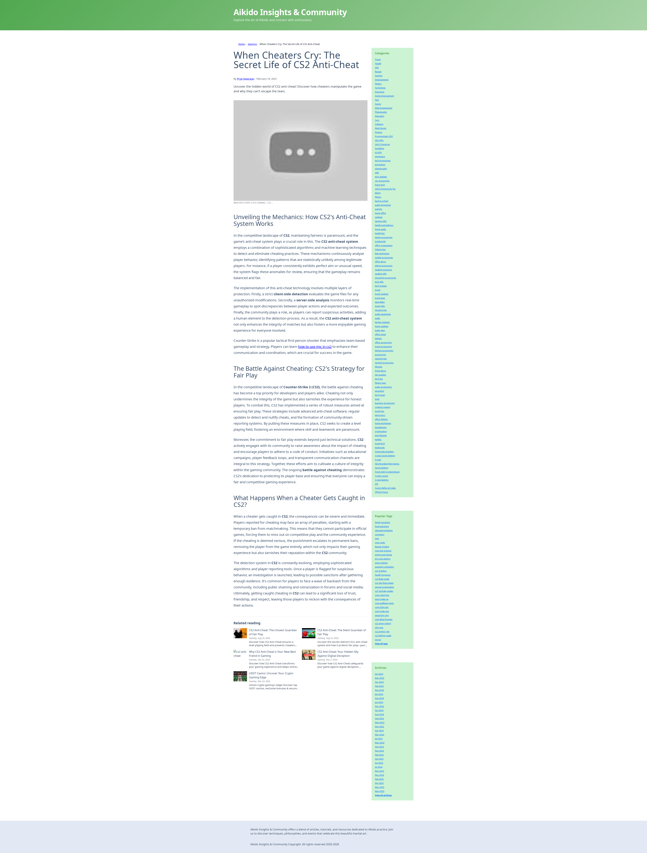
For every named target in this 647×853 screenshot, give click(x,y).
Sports (378, 104)
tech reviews (381, 286)
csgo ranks (380, 542)
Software (379, 124)
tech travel (380, 395)
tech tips (379, 378)
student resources (383, 269)
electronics (380, 415)
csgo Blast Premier (384, 619)
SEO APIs (379, 140)
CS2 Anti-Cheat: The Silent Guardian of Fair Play (341, 632)
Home (241, 44)
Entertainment (381, 79)
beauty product (382, 546)
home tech (380, 184)
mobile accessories (384, 257)
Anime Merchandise (384, 451)
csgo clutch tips (382, 595)
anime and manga (383, 554)
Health (378, 63)
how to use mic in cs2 (315, 346)
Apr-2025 (379, 783)
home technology (383, 423)
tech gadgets (381, 176)
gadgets (378, 217)
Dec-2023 (379, 706)
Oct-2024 (379, 710)
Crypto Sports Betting (385, 455)
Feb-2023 (379, 754)
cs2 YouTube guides (384, 591)
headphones (381, 427)
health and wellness (384, 225)
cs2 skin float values (384, 583)
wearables (380, 302)
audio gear (380, 330)
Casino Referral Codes (385, 488)
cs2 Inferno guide (383, 635)
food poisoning (382, 526)
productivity (380, 241)
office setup (380, 334)
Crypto (378, 459)
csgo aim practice (383, 550)
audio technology (383, 205)
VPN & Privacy (381, 492)
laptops (378, 338)
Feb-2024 (379, 686)
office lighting (381, 419)
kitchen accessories (384, 350)
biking (377, 193)
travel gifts (380, 306)
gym (377, 538)
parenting (379, 391)
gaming (378, 209)
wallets (378, 439)
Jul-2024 (378, 767)
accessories (380, 354)
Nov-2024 (379, 690)
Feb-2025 (379, 779)
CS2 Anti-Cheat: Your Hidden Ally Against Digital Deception (337, 654)
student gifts (381, 273)
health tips (380, 233)
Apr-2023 (379, 730)
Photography (381, 112)
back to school (381, 201)
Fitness (378, 83)
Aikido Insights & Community (290, 12)
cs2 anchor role (382, 631)
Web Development (383, 108)
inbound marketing (384, 530)
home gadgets (381, 326)
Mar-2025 (379, 787)
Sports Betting (381, 467)
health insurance (383, 575)
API (376, 484)
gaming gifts (381, 221)
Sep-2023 (379, 746)
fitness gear (380, 383)
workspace (380, 156)
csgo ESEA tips (382, 607)
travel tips (379, 411)
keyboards (380, 447)
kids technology (382, 253)
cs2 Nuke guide (382, 579)
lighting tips (380, 249)
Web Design (380, 128)
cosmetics (379, 534)
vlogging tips (381, 310)
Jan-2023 (379, 763)
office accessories (383, 342)
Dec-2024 (379, 775)
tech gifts (379, 281)
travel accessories (383, 346)
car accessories (382, 180)
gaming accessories (384, 362)
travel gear (380, 298)
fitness (378, 197)
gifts (377, 172)
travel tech (380, 443)
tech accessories (383, 160)
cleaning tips (381, 358)
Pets (377, 100)
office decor (380, 261)
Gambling (379, 148)
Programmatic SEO (384, 136)
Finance (378, 132)
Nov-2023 (379, 750)
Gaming (252, 44)
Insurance (379, 91)
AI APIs (378, 152)
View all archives (383, 795)
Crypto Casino (381, 476)
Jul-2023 (378, 738)
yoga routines (381, 562)
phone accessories (383, 265)
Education (379, 116)
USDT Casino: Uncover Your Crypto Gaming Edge (271, 675)
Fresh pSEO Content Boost (387, 471)
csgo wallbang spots (384, 603)
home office (380, 213)
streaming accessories (385, 277)
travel (377, 290)
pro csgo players (382, 558)
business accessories (385, 403)
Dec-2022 (379, 726)
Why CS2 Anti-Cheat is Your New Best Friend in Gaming (272, 654)
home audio (380, 229)
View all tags (381, 643)
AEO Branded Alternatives (387, 463)
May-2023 (379, 722)
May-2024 (379, 742)
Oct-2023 (379, 758)
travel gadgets (381, 294)
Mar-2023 (379, 678)
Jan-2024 (379, 694)
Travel (378, 59)
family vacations (382, 522)
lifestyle (378, 366)
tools (377, 399)
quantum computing (384, 566)
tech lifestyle (381, 435)
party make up (381, 599)
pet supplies (380, 374)
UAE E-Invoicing (382, 144)
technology (380, 164)
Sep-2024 (379, 718)
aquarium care (382, 615)
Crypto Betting (381, 480)
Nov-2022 (379, 771)
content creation (382, 407)
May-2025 (379, 791)
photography (381, 168)
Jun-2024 (379, 702)
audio (377, 318)
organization (381, 431)
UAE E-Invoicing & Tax (385, 188)
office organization (383, 245)
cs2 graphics (381, 571)
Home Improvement (384, 95)
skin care (379, 627)
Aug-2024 (379, 714)
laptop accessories (383, 237)
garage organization (384, 587)
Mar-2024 (379, 734)
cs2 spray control (383, 623)
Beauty (378, 71)
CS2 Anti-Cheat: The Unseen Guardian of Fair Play (273, 632)
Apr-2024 (379, 682)
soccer (378, 639)
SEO (377, 67)
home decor (380, 370)
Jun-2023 (379, 674)
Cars (377, 120)
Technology (380, 87)
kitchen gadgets (382, 322)
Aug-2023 (379, 698)
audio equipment (383, 314)
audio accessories (383, 387)
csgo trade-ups (382, 611)
